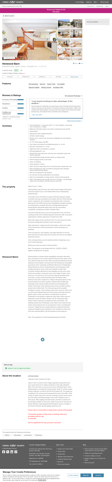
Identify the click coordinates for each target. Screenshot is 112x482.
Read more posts (89, 462)
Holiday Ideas (99, 6)
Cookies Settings (73, 475)
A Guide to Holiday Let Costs (92, 455)
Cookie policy (61, 454)
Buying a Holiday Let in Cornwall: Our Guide (95, 459)
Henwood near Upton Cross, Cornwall (24, 66)
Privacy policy (61, 451)
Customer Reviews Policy (65, 459)
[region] (56, 475)
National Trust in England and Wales (19, 368)
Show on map (74, 76)
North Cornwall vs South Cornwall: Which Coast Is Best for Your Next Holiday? (96, 449)
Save (76, 63)
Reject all (85, 475)
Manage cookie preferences (65, 456)
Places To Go (91, 6)
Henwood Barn (11, 63)
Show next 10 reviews (74, 121)
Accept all (98, 475)
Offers (107, 6)
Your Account (105, 2)
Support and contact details (65, 449)
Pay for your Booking (63, 464)
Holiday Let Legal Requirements (93, 453)
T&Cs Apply (55, 11)
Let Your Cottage (79, 2)
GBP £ (95, 2)
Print (81, 63)
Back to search (9, 16)
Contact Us (89, 2)
